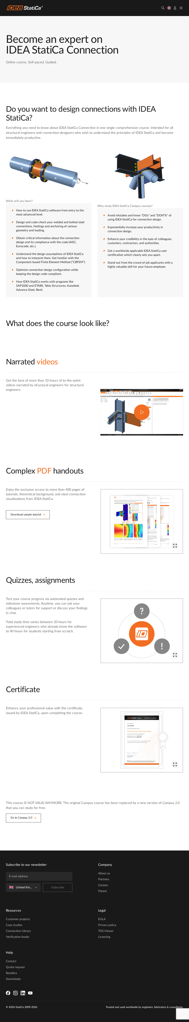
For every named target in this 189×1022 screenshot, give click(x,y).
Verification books (17, 936)
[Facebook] (8, 993)
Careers (103, 885)
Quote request (15, 967)
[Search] (163, 8)
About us (104, 873)
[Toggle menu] (181, 8)
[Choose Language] (169, 8)
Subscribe (57, 887)
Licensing (104, 936)
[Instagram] (15, 993)
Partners (103, 879)
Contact (11, 961)
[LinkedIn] (23, 993)
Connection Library (18, 931)
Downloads (13, 979)
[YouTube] (30, 993)
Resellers (11, 973)
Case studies (14, 925)
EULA (102, 919)
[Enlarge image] (175, 546)
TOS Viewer (106, 931)
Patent (102, 891)
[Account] (175, 8)
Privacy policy (107, 925)
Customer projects (18, 919)
